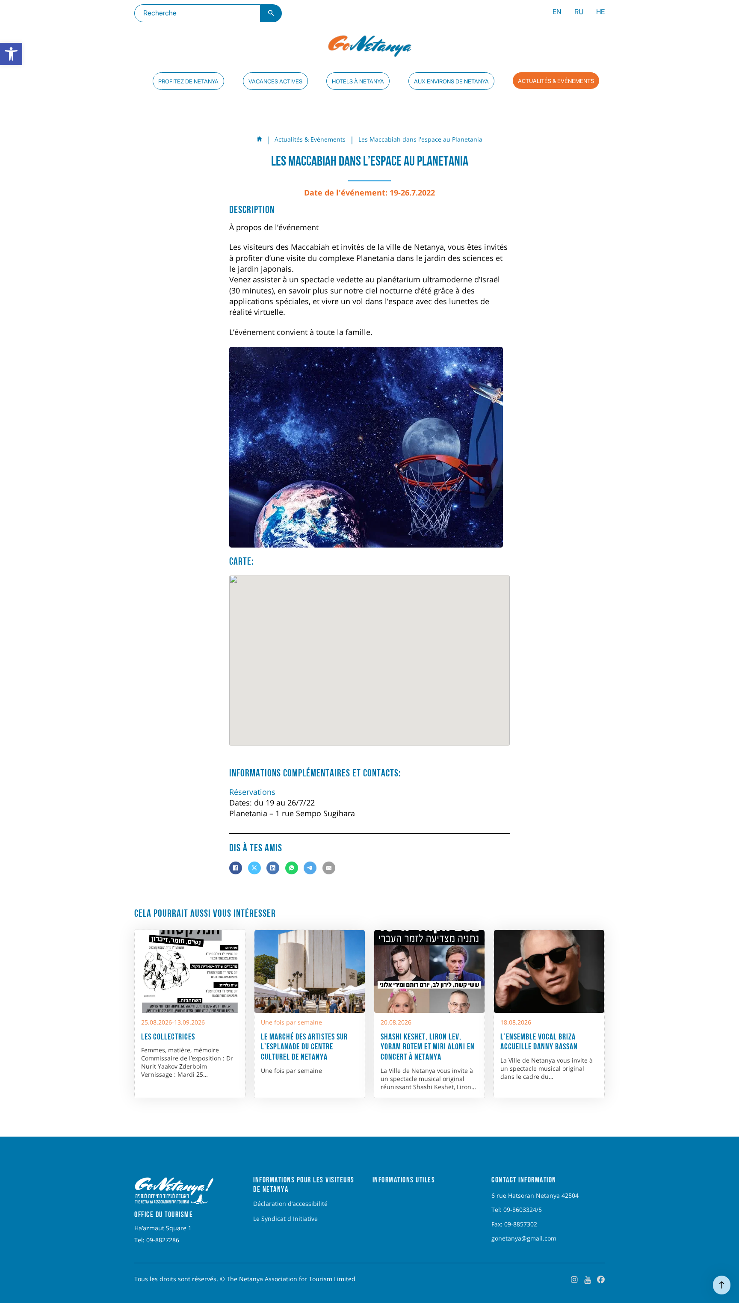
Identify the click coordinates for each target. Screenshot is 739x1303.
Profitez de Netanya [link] (188, 81)
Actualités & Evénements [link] (556, 80)
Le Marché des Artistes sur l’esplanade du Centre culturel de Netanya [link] (304, 1047)
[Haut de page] (721, 1285)
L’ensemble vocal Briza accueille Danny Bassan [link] (539, 1041)
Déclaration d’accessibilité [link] (290, 1204)
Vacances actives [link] (275, 81)
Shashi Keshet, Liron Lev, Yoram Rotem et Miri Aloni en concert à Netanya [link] (428, 1047)
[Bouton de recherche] (271, 13)
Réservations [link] (252, 792)
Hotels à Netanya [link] (358, 81)
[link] (11, 54)
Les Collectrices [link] (168, 1036)
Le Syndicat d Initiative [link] (285, 1219)
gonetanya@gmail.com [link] (523, 1238)
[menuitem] (557, 13)
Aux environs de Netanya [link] (451, 81)
